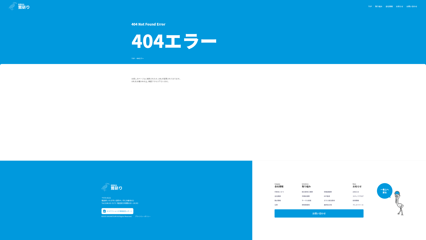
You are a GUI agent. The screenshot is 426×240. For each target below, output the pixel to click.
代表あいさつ (279, 192)
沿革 (276, 205)
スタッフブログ (358, 196)
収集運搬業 (328, 192)
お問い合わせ (411, 6)
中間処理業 (306, 196)
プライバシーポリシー (143, 216)
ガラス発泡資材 (329, 200)
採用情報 (356, 200)
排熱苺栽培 (306, 205)
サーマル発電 (306, 200)
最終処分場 (328, 205)
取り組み (378, 6)
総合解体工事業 (307, 192)
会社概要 (278, 196)
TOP (370, 6)
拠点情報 (278, 200)
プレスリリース (358, 205)
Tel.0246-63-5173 (120, 203)
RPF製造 (327, 196)
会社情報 (389, 6)
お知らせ (399, 6)
